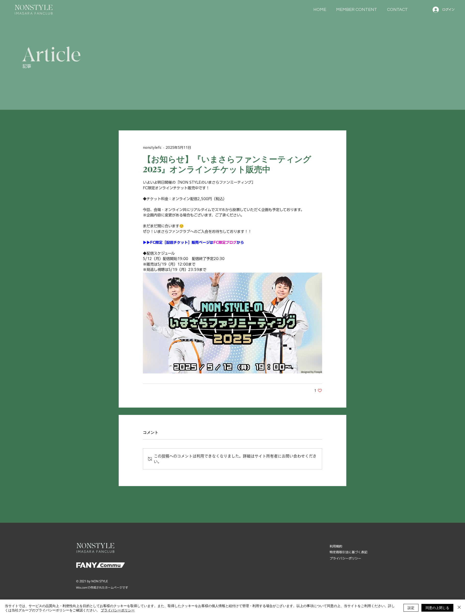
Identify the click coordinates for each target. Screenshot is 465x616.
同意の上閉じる (437, 607)
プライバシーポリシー (118, 610)
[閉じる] (459, 607)
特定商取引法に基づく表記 (348, 552)
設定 (411, 607)
